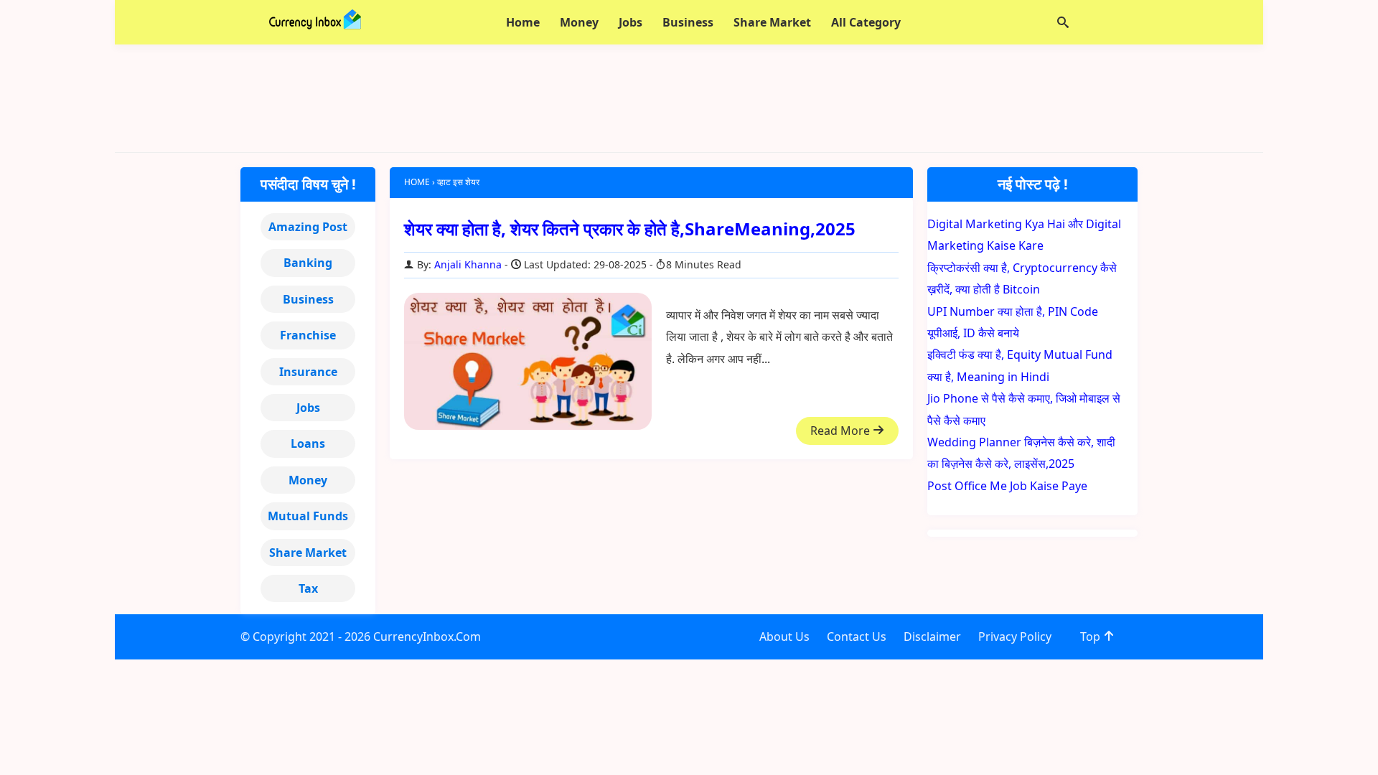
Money (308, 480)
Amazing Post (307, 227)
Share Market (308, 552)
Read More (841, 430)
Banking (307, 263)
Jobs (308, 407)
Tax (308, 588)
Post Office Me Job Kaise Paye (1007, 486)
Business (308, 299)
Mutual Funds (308, 516)
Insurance (308, 372)
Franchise (308, 335)
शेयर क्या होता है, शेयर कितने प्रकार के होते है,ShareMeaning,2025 (630, 228)
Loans (308, 443)
